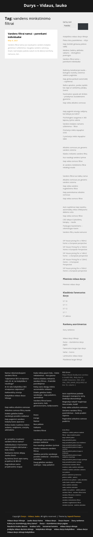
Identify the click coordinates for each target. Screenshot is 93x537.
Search (83, 26)
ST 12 (65, 308)
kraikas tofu (35, 526)
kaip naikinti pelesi (68, 437)
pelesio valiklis (67, 477)
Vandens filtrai (40, 430)
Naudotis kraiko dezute (17, 526)
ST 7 (64, 312)
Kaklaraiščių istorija (13, 392)
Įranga (36, 418)
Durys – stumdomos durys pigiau (73, 343)
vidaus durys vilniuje (68, 526)
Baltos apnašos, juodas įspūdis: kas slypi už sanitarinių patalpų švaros (75, 87)
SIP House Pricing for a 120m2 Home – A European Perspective (75, 262)
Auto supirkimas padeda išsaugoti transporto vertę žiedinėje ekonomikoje (73, 396)
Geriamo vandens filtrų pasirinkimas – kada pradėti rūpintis (74, 413)
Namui (36, 421)
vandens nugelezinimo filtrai (71, 502)
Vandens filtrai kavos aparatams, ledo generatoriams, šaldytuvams (46, 403)
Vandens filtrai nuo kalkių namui (75, 176)
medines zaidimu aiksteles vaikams (74, 470)
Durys (36, 415)
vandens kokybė (67, 497)
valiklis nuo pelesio (68, 490)
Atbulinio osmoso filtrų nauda (17, 410)
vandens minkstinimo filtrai (71, 500)
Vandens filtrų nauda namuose (75, 232)
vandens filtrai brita (79, 492)
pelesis (75, 477)
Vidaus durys (50, 520)
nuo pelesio (66, 472)
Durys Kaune (63, 520)
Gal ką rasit (67, 22)
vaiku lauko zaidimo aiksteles (72, 482)
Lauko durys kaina (35, 520)
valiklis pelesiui (81, 490)
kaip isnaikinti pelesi (73, 435)
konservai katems (50, 526)
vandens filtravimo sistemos (71, 495)
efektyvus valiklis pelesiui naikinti (73, 432)
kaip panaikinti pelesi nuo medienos (74, 442)
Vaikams (37, 427)
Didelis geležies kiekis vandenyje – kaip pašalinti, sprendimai (45, 395)
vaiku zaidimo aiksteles (70, 485)
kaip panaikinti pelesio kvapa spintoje (74, 459)
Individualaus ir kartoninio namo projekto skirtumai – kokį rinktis (16, 447)
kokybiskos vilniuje (44, 529)
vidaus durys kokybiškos (64, 529)
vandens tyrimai (67, 505)
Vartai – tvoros (68, 352)
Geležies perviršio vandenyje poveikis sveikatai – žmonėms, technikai (46, 456)
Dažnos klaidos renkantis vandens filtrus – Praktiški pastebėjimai (44, 381)
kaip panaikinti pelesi (69, 440)
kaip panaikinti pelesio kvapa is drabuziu (72, 452)
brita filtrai (65, 430)
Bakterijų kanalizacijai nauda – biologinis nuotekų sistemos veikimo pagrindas (75, 72)
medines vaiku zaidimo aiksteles (73, 467)
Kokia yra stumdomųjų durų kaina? (22, 523)
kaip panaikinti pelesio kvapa (71, 445)
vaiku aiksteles (82, 480)
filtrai (64, 435)
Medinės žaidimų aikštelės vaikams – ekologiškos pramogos (73, 52)
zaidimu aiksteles (79, 505)
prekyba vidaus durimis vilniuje (20, 529)
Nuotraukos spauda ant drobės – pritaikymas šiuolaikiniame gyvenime (75, 96)
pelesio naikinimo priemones (71, 475)
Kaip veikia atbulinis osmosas (74, 103)
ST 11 (65, 305)
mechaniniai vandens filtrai (71, 464)
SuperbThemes (74, 516)
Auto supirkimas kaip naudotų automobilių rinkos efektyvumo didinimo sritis (75, 209)
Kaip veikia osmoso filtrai (72, 161)
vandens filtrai (67, 492)
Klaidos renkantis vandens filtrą (75, 154)
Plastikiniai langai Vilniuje (72, 359)
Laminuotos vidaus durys (72, 356)
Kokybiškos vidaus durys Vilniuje (75, 36)
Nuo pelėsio (38, 424)
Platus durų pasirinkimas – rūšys (75, 40)
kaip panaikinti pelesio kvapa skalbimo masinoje (71, 456)
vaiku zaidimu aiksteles (70, 487)
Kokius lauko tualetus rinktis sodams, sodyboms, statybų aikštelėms (17, 427)
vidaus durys (82, 529)
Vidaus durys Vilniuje (71, 338)
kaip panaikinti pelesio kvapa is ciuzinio (72, 448)
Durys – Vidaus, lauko (45, 5)
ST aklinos (67, 316)
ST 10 (65, 301)
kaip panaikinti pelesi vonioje (71, 462)
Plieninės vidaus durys (71, 284)
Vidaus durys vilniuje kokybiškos (20, 532)
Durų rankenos (69, 330)
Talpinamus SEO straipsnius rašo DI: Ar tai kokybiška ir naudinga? (17, 381)
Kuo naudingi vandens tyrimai (74, 157)
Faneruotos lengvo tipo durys (74, 348)
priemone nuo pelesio (69, 480)
